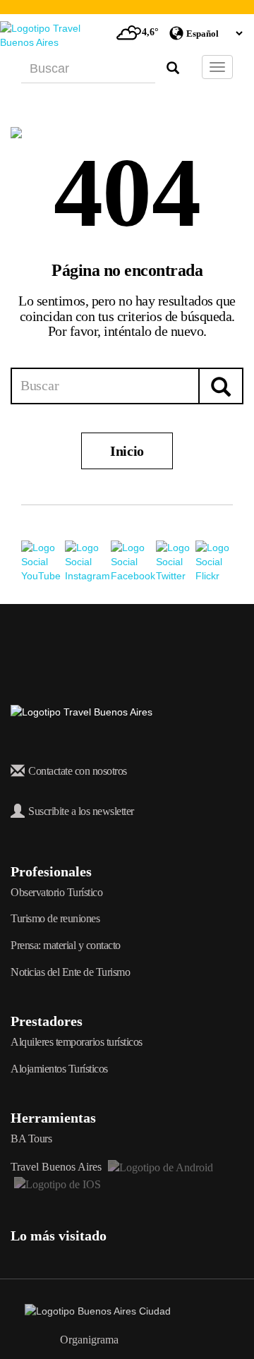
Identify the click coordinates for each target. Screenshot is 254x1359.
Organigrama (89, 1340)
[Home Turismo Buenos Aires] (53, 35)
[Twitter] (175, 561)
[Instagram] (88, 561)
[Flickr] (214, 561)
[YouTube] (43, 561)
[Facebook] (134, 561)
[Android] (159, 1167)
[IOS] (56, 1184)
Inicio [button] (127, 451)
